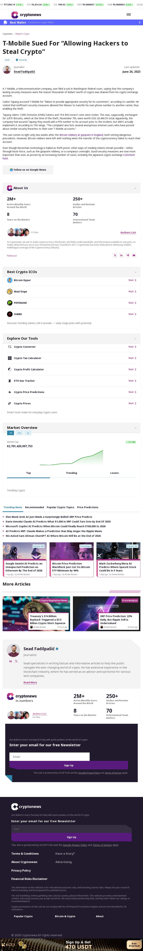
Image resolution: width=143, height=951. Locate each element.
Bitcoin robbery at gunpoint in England (81, 134)
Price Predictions (87, 507)
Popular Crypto (23, 916)
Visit (131, 280)
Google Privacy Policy (89, 772)
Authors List (128, 232)
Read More (30, 682)
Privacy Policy (21, 870)
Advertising (63, 862)
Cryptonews (7, 34)
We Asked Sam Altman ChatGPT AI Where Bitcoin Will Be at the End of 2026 (53, 535)
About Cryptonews (24, 862)
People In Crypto (22, 34)
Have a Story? (65, 853)
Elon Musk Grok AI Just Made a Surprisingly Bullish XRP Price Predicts (49, 516)
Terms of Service (113, 772)
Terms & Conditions (25, 853)
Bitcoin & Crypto (65, 916)
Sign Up (68, 765)
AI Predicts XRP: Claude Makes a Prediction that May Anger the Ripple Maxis (54, 531)
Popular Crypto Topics (60, 507)
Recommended (34, 507)
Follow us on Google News (29, 169)
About (100, 916)
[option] (25, 559)
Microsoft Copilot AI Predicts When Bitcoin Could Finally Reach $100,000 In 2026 (56, 526)
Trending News (12, 507)
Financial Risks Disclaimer (29, 879)
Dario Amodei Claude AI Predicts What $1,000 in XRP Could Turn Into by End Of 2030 (58, 521)
